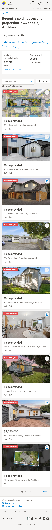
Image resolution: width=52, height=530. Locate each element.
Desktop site (6, 512)
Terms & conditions (36, 512)
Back (8, 12)
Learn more (9, 503)
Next (45, 491)
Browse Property (8, 8)
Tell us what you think (13, 506)
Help (15, 512)
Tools (45, 8)
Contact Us (23, 512)
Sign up (40, 4)
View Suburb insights (13, 69)
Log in (47, 4)
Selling (36, 8)
